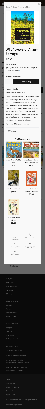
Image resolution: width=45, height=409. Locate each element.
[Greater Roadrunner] (14, 178)
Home (8, 7)
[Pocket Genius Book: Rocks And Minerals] (31, 178)
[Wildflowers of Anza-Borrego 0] (22, 27)
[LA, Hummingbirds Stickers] (14, 207)
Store (15, 7)
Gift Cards (15, 254)
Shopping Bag (29, 247)
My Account (29, 237)
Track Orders (15, 247)
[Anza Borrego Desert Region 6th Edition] (31, 150)
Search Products (15, 238)
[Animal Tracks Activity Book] (14, 150)
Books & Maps (25, 7)
